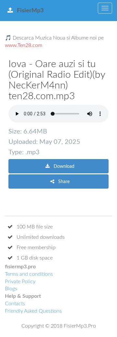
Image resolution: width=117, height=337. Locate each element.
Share (63, 182)
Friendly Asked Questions (33, 311)
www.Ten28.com (23, 45)
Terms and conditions (29, 274)
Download (63, 166)
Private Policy (20, 281)
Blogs (11, 288)
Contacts (15, 303)
